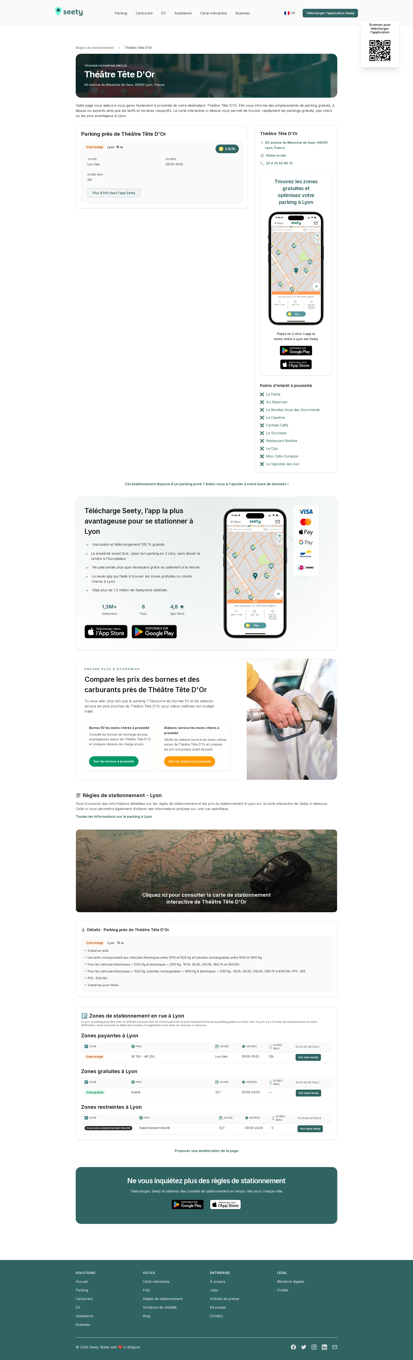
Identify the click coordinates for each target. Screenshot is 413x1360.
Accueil (82, 1281)
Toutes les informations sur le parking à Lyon (114, 816)
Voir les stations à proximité (189, 761)
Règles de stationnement (95, 47)
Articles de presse (224, 1299)
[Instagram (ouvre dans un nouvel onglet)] (314, 1347)
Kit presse (218, 1307)
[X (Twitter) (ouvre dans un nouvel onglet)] (303, 1347)
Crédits (282, 1290)
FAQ (146, 1290)
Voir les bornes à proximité (113, 761)
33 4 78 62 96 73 (279, 163)
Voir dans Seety (308, 1057)
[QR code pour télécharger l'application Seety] (380, 50)
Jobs (214, 1290)
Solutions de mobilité (160, 1307)
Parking (82, 1290)
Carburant (84, 1299)
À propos (217, 1281)
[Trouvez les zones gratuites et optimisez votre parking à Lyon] (296, 268)
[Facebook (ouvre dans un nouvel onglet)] (293, 1347)
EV (78, 1307)
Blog (146, 1316)
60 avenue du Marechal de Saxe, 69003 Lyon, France (124, 84)
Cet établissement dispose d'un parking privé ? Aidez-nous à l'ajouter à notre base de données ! (206, 484)
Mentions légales (290, 1281)
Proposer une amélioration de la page (206, 1151)
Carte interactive (156, 1281)
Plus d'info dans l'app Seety (114, 193)
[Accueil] (69, 13)
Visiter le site (276, 155)
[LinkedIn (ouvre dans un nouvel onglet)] (324, 1347)
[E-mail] (334, 1347)
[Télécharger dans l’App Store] (296, 364)
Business (83, 1324)
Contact (216, 1316)
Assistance (84, 1316)
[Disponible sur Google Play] (296, 350)
